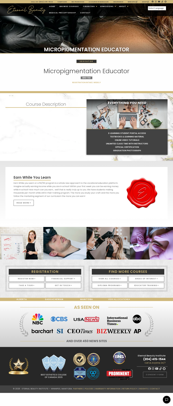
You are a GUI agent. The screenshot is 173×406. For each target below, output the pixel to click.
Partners (78, 388)
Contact (85, 13)
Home (52, 6)
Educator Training (146, 285)
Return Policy (129, 388)
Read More (23, 203)
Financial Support (63, 279)
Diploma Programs (109, 285)
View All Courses (109, 279)
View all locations (118, 299)
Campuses (62, 2)
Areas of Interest (146, 279)
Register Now (26, 279)
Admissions (107, 6)
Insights (143, 388)
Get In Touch (63, 285)
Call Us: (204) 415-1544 (42, 2)
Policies (89, 388)
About (122, 6)
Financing (89, 6)
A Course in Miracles (99, 2)
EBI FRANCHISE (78, 2)
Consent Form (155, 374)
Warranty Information (107, 388)
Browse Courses (69, 6)
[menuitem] (52, 6)
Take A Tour (26, 285)
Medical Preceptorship (62, 13)
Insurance (118, 2)
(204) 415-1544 (154, 359)
